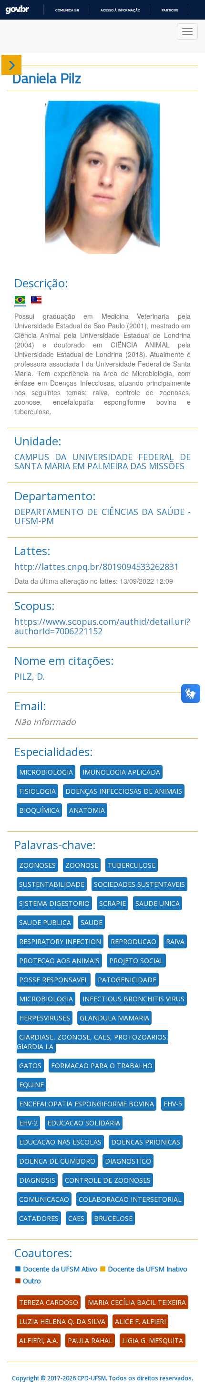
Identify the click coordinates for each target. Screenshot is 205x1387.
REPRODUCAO (133, 941)
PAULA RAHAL (90, 1340)
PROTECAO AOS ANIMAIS (59, 960)
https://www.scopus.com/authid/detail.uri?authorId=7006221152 (102, 626)
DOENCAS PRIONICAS (145, 1141)
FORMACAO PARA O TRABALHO (102, 1065)
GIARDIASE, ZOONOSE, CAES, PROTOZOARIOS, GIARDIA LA (92, 1041)
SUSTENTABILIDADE (51, 884)
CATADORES (39, 1218)
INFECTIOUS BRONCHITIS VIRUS (133, 998)
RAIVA (175, 941)
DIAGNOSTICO (128, 1161)
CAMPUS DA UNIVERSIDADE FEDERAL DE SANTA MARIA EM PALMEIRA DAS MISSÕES (102, 461)
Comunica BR (67, 10)
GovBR (17, 9)
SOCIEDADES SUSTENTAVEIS (139, 884)
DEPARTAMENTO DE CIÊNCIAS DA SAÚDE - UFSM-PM (102, 516)
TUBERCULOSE (131, 865)
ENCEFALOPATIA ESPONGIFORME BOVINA (86, 1103)
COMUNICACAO (44, 1199)
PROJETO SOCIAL (136, 960)
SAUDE (91, 922)
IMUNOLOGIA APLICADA (121, 772)
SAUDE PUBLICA (45, 922)
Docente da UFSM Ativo (59, 1268)
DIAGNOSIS (37, 1180)
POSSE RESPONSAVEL (53, 979)
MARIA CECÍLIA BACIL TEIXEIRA (137, 1302)
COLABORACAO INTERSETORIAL (130, 1199)
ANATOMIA (87, 810)
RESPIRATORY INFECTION (60, 941)
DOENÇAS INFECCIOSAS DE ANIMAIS (123, 791)
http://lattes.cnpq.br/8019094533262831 (96, 566)
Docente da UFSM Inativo (146, 1268)
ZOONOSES (37, 865)
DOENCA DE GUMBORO (57, 1161)
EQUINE (31, 1084)
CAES (76, 1218)
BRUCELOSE (113, 1218)
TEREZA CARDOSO (48, 1302)
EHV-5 (173, 1103)
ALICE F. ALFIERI (140, 1321)
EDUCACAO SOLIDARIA (83, 1122)
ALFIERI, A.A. (38, 1340)
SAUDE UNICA (157, 903)
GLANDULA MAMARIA (114, 1017)
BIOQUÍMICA (39, 810)
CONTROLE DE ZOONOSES (108, 1180)
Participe (170, 10)
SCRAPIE (112, 903)
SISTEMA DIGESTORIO (54, 903)
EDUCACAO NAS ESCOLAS (60, 1141)
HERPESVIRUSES (44, 1017)
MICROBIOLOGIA (46, 772)
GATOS (30, 1065)
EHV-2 (28, 1122)
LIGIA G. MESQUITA (152, 1340)
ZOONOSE (81, 865)
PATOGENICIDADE (127, 979)
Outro (31, 1280)
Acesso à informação (120, 10)
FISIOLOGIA (37, 791)
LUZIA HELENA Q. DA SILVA (62, 1321)
